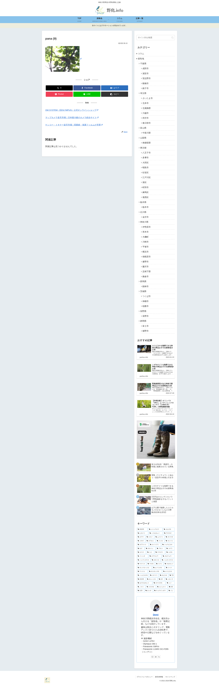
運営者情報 (159, 677)
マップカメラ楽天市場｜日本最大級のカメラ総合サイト (71, 117)
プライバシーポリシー (145, 677)
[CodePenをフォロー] (152, 656)
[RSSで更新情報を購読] (159, 656)
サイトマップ (170, 677)
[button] (114, 94)
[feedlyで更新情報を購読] (155, 656)
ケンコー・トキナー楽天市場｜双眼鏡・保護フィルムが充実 (73, 125)
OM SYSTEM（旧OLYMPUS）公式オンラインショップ (70, 110)
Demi (156, 614)
